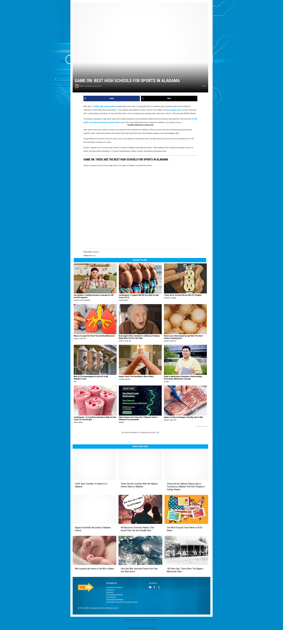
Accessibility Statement (114, 595)
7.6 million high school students (104, 106)
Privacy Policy (111, 597)
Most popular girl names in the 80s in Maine (94, 568)
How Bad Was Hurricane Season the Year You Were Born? (139, 570)
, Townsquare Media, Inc (96, 608)
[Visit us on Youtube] (151, 587)
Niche (149, 147)
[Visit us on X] (160, 587)
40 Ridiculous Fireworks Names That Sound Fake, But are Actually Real (137, 529)
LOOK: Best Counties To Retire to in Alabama (91, 485)
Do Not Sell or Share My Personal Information (122, 602)
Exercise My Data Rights (114, 600)
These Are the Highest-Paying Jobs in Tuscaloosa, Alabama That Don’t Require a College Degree (186, 486)
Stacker (82, 86)
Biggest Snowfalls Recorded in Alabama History (93, 529)
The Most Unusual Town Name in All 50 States (184, 529)
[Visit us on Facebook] (155, 587)
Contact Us (110, 590)
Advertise (109, 592)
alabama (96, 252)
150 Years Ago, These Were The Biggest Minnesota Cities (185, 570)
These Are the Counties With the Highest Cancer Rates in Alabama (139, 485)
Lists (94, 255)
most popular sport (173, 110)
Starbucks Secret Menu (114, 587)
